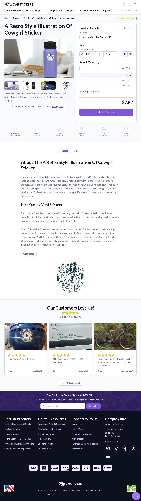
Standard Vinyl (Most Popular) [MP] (97, 37)
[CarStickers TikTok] (117, 448)
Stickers (16, 18)
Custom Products (89, 10)
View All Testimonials (70, 382)
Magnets (71, 10)
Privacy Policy (93, 490)
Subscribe (93, 406)
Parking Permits (54, 10)
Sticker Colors (44, 448)
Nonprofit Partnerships (83, 433)
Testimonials (78, 448)
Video (77, 150)
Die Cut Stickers (12, 428)
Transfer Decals (11, 433)
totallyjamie (57, 106)
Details (64, 150)
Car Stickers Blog (46, 433)
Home (7, 18)
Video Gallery (44, 438)
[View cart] (135, 4)
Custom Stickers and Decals (17, 423)
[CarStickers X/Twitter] (134, 448)
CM (130, 54)
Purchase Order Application (85, 443)
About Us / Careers (114, 423)
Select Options (106, 112)
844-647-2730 (112, 441)
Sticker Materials (46, 443)
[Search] (124, 4)
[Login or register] (129, 4)
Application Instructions (49, 428)
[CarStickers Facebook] (125, 448)
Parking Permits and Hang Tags (19, 443)
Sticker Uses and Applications (18, 448)
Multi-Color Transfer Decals (17, 438)
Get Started (28, 253)
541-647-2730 (130, 10)
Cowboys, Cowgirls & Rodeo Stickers (40, 18)
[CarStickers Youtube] (108, 457)
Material (83, 32)
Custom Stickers (12, 10)
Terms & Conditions (70, 490)
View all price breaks (89, 91)
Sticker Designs (34, 10)
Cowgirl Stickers (67, 18)
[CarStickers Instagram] (108, 448)
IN (125, 54)
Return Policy (78, 428)
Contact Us (77, 423)
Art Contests (78, 438)
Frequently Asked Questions (51, 423)
